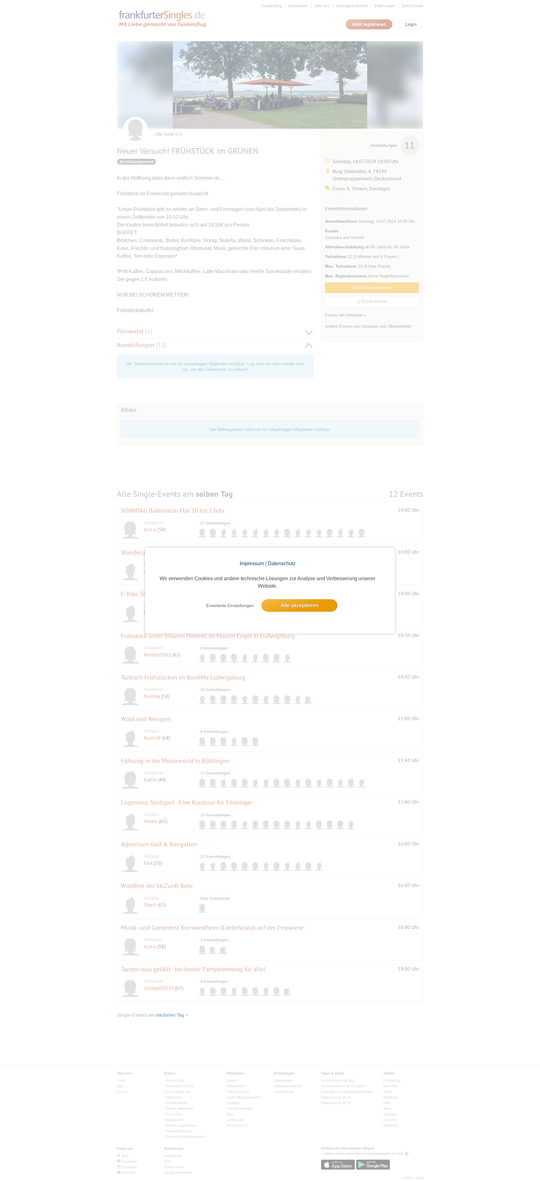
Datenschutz (282, 563)
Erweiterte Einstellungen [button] (230, 605)
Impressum (252, 563)
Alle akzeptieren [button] (299, 605)
